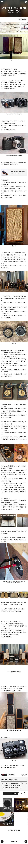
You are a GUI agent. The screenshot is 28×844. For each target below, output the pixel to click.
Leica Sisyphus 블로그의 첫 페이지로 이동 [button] (14, 2)
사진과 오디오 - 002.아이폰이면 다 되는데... (11, 785)
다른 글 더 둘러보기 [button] (13, 830)
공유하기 (14, 793)
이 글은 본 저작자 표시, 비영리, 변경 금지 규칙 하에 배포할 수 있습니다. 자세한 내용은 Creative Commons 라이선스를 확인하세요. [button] (24, 774)
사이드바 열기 (2, 2)
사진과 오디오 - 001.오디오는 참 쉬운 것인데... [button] (7, 819)
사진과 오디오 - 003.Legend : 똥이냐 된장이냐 (12, 783)
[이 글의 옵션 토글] (6, 775)
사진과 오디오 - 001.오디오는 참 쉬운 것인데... (11, 788)
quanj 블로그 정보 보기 (26, 2)
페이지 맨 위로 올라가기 (26, 841)
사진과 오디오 (18, 12)
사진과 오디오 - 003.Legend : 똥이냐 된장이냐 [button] (7, 805)
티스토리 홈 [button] (2, 841)
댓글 (6, 793)
